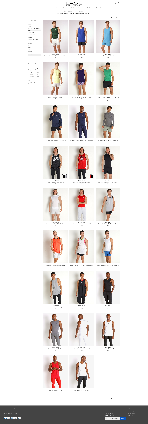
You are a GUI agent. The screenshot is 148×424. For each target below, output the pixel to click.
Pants (29, 25)
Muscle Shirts (32, 34)
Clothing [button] (73, 7)
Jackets (30, 37)
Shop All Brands (131, 413)
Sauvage (30, 51)
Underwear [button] (90, 7)
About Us (107, 409)
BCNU (29, 47)
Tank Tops (31, 32)
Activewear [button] (57, 7)
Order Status (108, 411)
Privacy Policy (131, 411)
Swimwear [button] (66, 7)
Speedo (29, 53)
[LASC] (74, 2)
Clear (40, 43)
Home (65, 11)
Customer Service (109, 413)
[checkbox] (31, 61)
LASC (29, 49)
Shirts (29, 30)
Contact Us (130, 415)
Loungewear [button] (81, 7)
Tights (29, 26)
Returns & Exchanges (110, 415)
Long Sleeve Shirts (33, 36)
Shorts (30, 23)
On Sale (129, 409)
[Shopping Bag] (118, 3)
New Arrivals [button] (48, 7)
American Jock (31, 45)
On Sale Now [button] (99, 7)
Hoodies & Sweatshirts (34, 28)
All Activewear (32, 21)
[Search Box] (115, 3)
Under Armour (31, 55)
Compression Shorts (33, 39)
